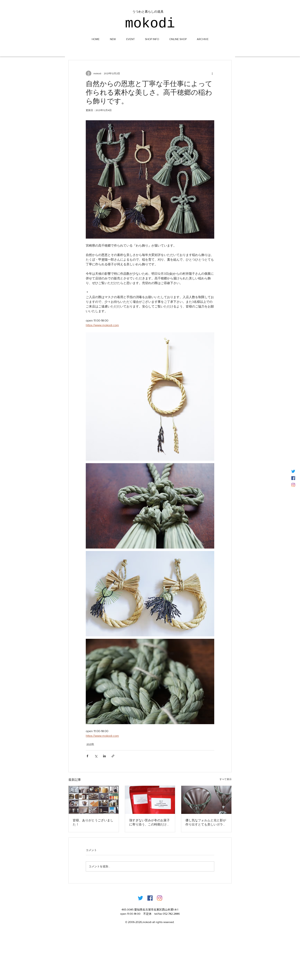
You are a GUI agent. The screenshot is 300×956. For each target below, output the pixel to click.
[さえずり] (293, 471)
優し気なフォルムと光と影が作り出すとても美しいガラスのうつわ (205, 823)
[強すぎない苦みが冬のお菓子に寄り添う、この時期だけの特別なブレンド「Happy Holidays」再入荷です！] (150, 800)
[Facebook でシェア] (87, 756)
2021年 (90, 744)
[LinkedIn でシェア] (104, 756)
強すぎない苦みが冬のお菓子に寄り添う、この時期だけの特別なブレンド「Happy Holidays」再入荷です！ (149, 823)
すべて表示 (225, 779)
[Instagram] (293, 485)
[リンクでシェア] (113, 756)
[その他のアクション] (212, 73)
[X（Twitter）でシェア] (96, 756)
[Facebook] (150, 898)
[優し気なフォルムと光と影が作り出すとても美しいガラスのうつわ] (206, 800)
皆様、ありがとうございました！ (93, 822)
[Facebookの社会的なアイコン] (293, 478)
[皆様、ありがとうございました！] (94, 800)
